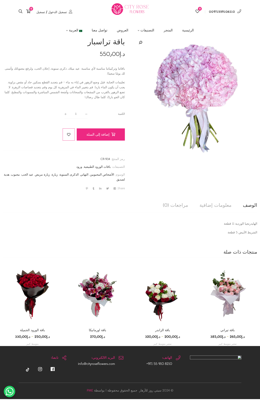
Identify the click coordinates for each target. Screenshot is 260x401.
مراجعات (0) (175, 205)
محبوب (15, 175)
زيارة (55, 175)
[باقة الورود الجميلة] (32, 294)
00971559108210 (222, 12)
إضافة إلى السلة (97, 134)
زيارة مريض (42, 175)
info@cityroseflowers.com (96, 364)
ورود (79, 167)
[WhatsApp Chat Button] (9, 391)
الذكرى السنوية (69, 175)
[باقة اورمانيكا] (97, 294)
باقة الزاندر (162, 330)
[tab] (250, 205)
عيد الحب (27, 175)
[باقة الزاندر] (162, 294)
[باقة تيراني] (227, 294)
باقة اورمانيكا (97, 330)
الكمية (121, 114)
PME (90, 390)
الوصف (250, 205)
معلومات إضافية (215, 205)
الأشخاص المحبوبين (102, 175)
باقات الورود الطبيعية (97, 167)
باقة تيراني (227, 330)
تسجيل (40, 12)
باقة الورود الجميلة (32, 330)
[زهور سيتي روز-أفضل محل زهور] (130, 12)
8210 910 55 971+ (159, 364)
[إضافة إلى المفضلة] (69, 134)
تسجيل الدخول (57, 12)
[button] (140, 42)
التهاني (84, 175)
